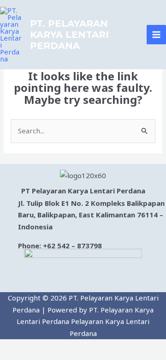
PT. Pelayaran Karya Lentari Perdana (69, 34)
